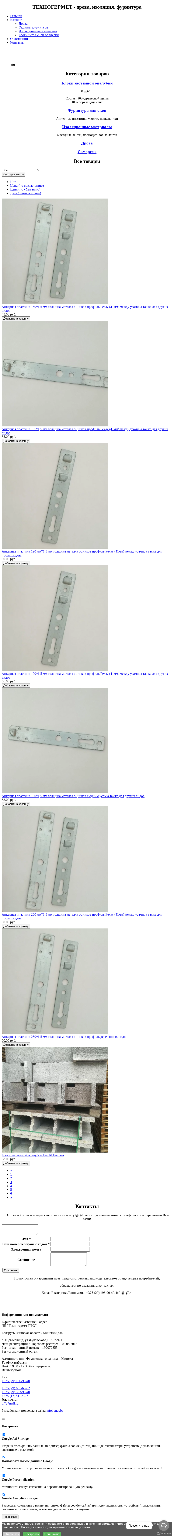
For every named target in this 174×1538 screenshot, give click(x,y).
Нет (13, 182)
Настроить (31, 1534)
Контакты (17, 42)
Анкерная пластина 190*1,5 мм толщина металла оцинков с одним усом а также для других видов (73, 796)
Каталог (16, 20)
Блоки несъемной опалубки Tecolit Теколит (33, 1155)
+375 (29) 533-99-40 (16, 1392)
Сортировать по (13, 174)
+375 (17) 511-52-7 (15, 1396)
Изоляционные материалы (38, 31)
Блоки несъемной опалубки (39, 35)
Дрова (23, 23)
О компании (19, 39)
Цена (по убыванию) (25, 189)
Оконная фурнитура (33, 27)
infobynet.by (54, 1410)
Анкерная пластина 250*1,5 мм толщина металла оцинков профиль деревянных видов (64, 1036)
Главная (16, 16)
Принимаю (10, 1516)
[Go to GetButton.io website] (164, 1533)
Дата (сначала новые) (25, 193)
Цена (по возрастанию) (27, 185)
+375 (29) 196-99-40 (16, 1381)
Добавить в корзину (16, 318)
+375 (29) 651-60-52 (16, 1388)
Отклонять (11, 1534)
